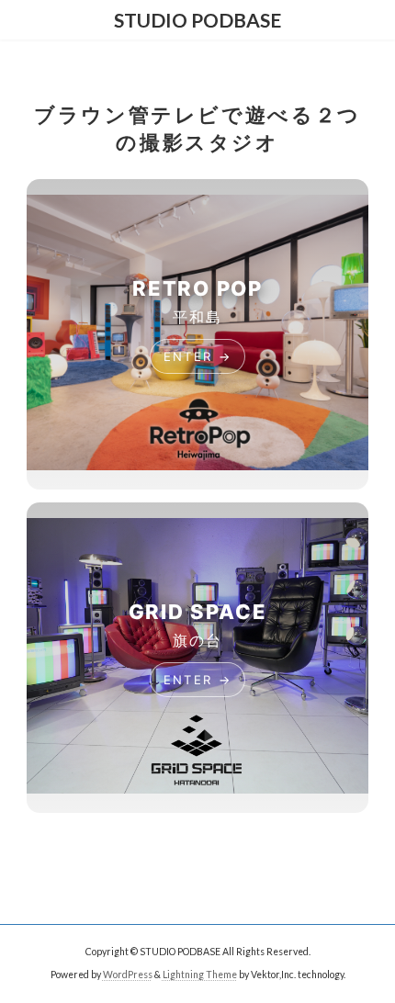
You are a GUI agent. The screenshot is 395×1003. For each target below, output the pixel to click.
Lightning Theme (200, 974)
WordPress (127, 974)
